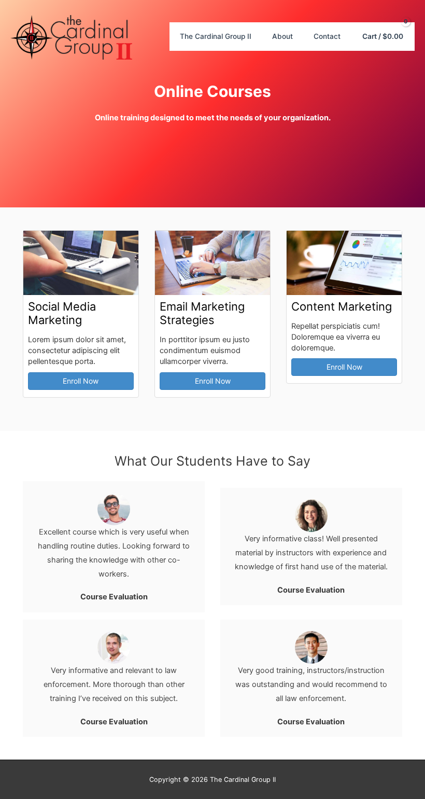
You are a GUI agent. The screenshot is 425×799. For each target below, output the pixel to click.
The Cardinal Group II (215, 36)
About (282, 36)
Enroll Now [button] (80, 380)
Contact (327, 36)
